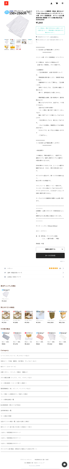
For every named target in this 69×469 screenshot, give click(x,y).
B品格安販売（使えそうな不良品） (11, 405)
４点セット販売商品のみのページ (11, 438)
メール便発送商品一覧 (7, 399)
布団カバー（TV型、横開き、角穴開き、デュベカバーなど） (19, 361)
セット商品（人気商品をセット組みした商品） (15, 394)
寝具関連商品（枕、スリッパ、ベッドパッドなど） (16, 388)
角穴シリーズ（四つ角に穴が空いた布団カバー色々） (17, 427)
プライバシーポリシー (26, 459)
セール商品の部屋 (6, 416)
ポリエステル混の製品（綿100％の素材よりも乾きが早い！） (19, 449)
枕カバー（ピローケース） (9, 366)
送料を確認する (54, 37)
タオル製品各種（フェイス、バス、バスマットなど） (17, 377)
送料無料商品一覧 (6, 410)
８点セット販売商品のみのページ (11, 443)
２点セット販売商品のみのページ (11, 432)
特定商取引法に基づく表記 (42, 459)
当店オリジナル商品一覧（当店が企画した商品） (15, 421)
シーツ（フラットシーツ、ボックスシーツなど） (15, 355)
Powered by (32, 465)
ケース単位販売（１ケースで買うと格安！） (14, 383)
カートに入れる (50, 255)
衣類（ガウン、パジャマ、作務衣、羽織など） (15, 372)
